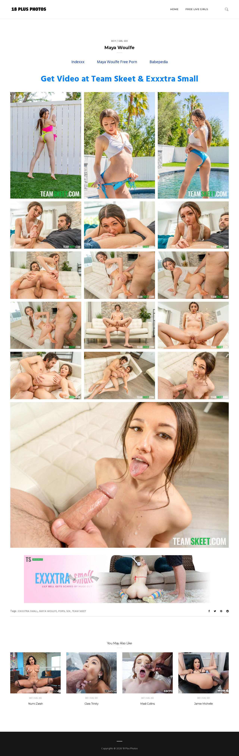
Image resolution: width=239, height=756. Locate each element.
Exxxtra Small (28, 611)
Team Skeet (79, 611)
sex (68, 611)
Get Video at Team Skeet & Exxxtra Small (119, 79)
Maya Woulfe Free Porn (117, 62)
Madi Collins (147, 703)
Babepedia (159, 62)
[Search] (227, 9)
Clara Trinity (91, 703)
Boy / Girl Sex (119, 41)
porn (61, 611)
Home (174, 9)
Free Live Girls (196, 9)
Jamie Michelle (203, 703)
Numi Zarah (35, 703)
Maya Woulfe (48, 611)
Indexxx (77, 62)
